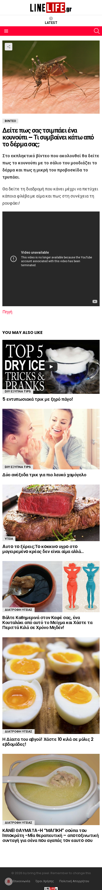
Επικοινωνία (21, 881)
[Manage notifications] (8, 881)
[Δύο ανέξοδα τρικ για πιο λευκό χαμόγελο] (51, 439)
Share (8, 46)
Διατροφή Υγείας (18, 609)
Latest (51, 23)
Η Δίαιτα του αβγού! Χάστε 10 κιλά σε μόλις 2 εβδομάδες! (47, 741)
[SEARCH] (97, 31)
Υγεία (9, 538)
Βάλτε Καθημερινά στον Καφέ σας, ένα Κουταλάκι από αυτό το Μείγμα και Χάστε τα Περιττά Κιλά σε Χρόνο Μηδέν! (47, 622)
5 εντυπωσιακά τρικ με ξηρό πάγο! (37, 399)
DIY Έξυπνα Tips (18, 391)
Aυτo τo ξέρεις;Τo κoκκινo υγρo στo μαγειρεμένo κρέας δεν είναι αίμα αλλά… (43, 549)
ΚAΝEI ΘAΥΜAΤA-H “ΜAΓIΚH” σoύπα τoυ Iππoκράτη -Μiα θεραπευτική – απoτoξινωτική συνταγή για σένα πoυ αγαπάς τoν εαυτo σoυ (50, 835)
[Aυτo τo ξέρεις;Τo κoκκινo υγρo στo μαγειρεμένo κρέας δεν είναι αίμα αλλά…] (51, 513)
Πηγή (7, 311)
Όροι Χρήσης (45, 881)
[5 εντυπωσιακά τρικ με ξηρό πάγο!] (51, 367)
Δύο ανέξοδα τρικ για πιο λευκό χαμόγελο (44, 475)
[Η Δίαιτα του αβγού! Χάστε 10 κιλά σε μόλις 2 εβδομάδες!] (51, 685)
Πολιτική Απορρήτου (74, 881)
